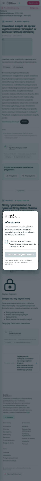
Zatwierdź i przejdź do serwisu (21, 255)
